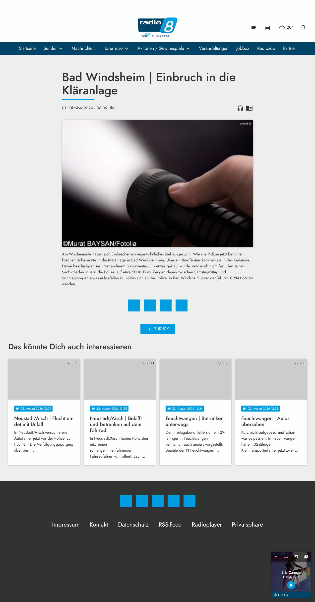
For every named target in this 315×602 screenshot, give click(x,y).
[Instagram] (23, 27)
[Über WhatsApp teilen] (166, 305)
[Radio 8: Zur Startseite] (158, 27)
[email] (53, 27)
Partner (289, 48)
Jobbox (242, 48)
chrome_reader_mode (249, 108)
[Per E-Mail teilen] (182, 305)
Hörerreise (113, 48)
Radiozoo (266, 48)
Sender (50, 48)
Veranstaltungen (213, 48)
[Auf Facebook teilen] (134, 305)
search (304, 27)
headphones (240, 108)
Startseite (27, 48)
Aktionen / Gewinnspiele (160, 48)
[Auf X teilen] (150, 305)
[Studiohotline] (43, 27)
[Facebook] (13, 27)
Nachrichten (83, 48)
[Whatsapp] (33, 27)
